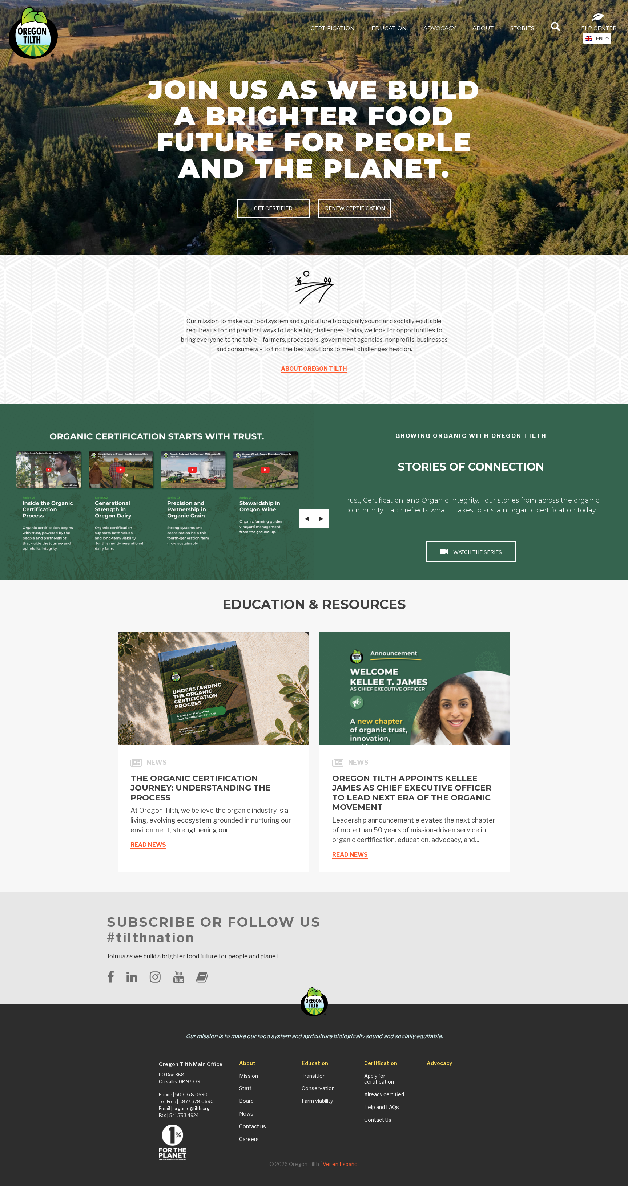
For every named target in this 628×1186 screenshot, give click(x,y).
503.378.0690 (191, 1094)
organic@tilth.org (191, 1108)
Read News (148, 844)
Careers (249, 1139)
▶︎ (324, 518)
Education (389, 28)
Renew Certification (355, 208)
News (246, 1114)
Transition (314, 1076)
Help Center (596, 28)
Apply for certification (379, 1079)
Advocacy (439, 28)
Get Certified (273, 208)
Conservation (318, 1088)
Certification (332, 28)
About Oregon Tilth (314, 368)
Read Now (477, 552)
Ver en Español (341, 1164)
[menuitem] (332, 27)
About (483, 28)
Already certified (384, 1094)
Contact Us (377, 1120)
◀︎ (309, 518)
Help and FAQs (381, 1107)
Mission (248, 1076)
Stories (522, 28)
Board (246, 1101)
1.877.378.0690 (196, 1101)
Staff (245, 1088)
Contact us (252, 1126)
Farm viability (317, 1101)
